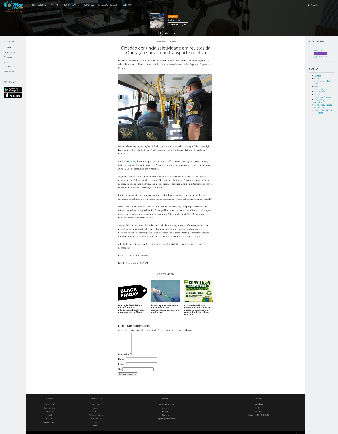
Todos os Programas (166, 404)
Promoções (88, 5)
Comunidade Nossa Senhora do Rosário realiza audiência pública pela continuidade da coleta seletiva (198, 310)
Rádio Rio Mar (9, 72)
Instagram (258, 411)
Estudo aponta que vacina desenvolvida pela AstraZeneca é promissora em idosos (165, 309)
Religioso (165, 411)
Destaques (8, 47)
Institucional (39, 5)
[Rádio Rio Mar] (13, 3)
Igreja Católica (9, 52)
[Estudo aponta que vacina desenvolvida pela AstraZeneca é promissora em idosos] (165, 291)
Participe (177, 24)
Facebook (258, 408)
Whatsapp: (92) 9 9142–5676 (258, 415)
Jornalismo (166, 408)
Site (120, 369)
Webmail (96, 426)
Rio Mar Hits (174, 19)
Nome (121, 359)
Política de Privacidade (324, 97)
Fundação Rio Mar (107, 5)
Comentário (124, 354)
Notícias (54, 5)
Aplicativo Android (96, 415)
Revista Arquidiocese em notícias (323, 106)
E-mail (122, 364)
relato (132, 161)
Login (96, 422)
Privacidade (96, 411)
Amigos (317, 76)
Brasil (6, 62)
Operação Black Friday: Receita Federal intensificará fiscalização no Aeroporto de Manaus (131, 309)
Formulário (258, 404)
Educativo (165, 415)
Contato (127, 5)
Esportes (7, 67)
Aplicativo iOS (96, 418)
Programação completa (320, 100)
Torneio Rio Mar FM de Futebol (323, 111)
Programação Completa (166, 418)
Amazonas (8, 57)
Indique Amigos (321, 89)
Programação (69, 5)
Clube (316, 78)
